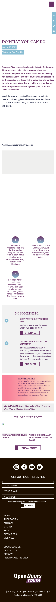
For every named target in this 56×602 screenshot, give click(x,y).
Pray (6, 530)
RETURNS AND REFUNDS (16, 557)
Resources (10, 534)
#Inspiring (46, 406)
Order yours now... (32, 333)
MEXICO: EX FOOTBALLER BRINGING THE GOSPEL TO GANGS (40, 437)
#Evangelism (30, 406)
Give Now (9, 538)
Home (7, 515)
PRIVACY (8, 554)
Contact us (10, 550)
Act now (8, 523)
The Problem (11, 519)
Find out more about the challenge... (32, 364)
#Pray (6, 409)
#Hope (38, 406)
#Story (26, 409)
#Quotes (19, 409)
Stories (8, 526)
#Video (32, 409)
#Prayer (12, 409)
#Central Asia (9, 406)
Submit (29, 506)
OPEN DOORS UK (12, 547)
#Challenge (19, 406)
